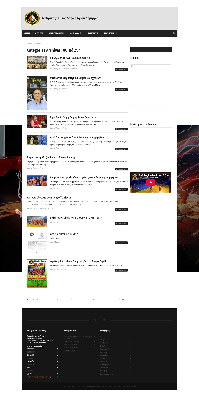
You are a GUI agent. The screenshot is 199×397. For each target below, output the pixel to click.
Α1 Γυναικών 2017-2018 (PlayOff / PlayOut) (50, 197)
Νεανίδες (103, 362)
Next (121, 299)
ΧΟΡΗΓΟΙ (103, 371)
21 (94, 299)
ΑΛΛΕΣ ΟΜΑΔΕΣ (75, 33)
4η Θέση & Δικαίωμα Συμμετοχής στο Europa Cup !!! (78, 261)
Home (30, 43)
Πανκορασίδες (105, 365)
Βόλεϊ (102, 346)
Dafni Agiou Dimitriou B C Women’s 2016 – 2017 (76, 217)
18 (72, 299)
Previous (35, 299)
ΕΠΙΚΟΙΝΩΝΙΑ (108, 33)
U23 (101, 337)
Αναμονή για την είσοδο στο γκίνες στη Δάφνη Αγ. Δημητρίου (84, 177)
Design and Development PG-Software (122, 386)
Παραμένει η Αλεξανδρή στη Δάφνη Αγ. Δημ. (51, 157)
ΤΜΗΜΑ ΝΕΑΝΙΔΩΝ (71, 342)
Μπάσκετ (74, 69)
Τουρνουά (104, 368)
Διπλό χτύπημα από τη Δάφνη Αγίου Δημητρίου (77, 137)
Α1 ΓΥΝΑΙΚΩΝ (69, 351)
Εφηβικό (103, 352)
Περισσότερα (122, 70)
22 (101, 299)
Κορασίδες (104, 355)
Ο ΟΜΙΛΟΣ (39, 33)
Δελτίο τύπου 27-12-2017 (64, 234)
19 (79, 299)
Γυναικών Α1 (65, 69)
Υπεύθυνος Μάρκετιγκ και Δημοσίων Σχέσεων (75, 78)
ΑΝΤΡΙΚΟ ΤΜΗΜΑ (70, 345)
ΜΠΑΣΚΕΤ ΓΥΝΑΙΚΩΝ (56, 33)
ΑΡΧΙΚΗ (27, 33)
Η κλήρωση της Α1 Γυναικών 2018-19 (70, 58)
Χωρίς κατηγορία (106, 374)
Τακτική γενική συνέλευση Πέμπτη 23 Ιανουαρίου (78, 337)
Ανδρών (103, 340)
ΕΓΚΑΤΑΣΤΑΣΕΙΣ (92, 33)
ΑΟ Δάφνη (56, 69)
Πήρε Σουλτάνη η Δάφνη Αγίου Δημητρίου (73, 117)
